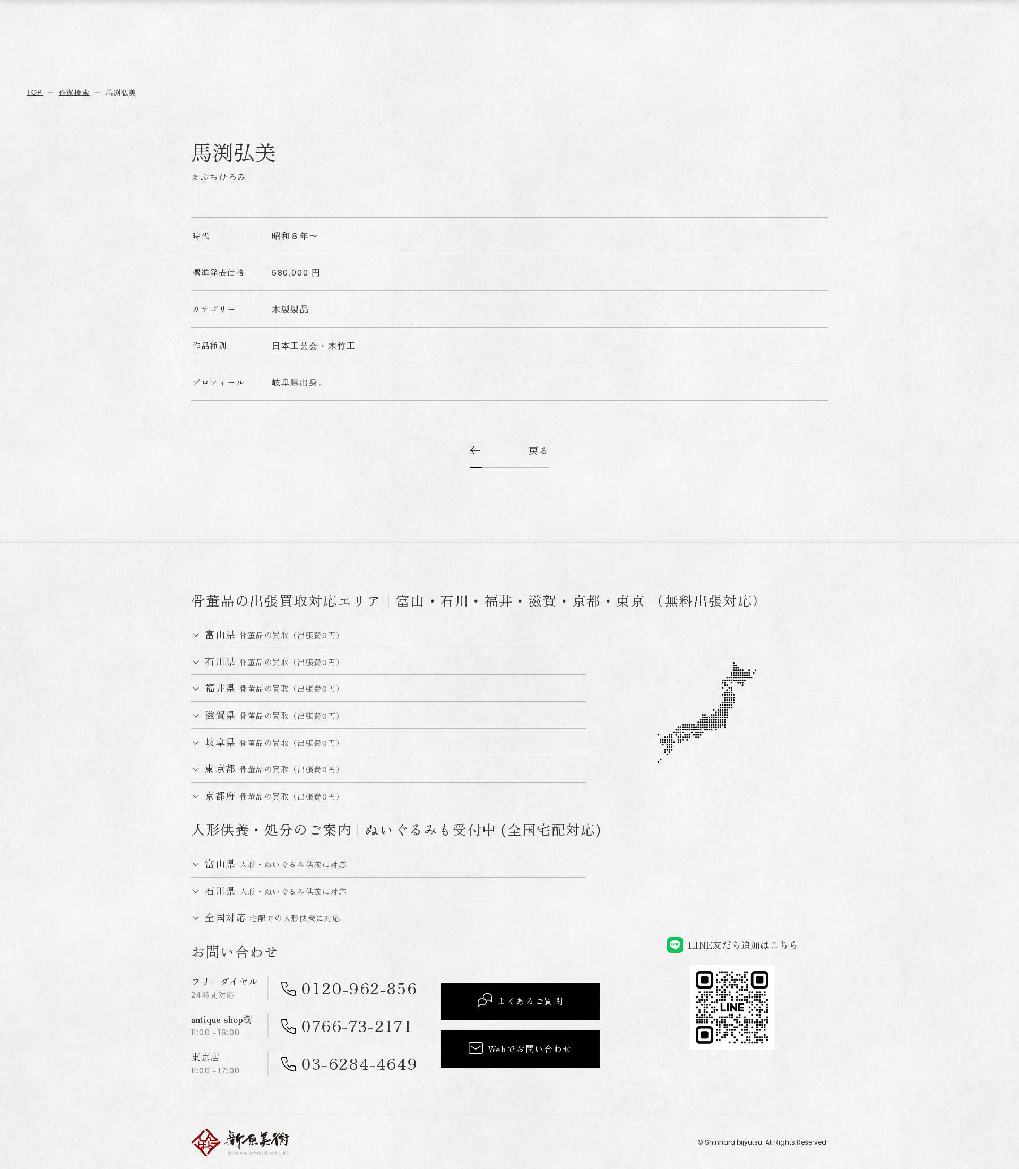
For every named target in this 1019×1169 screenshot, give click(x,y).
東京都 (274, 769)
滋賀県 (274, 715)
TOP (35, 92)
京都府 (274, 796)
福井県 (274, 688)
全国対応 (273, 917)
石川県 (274, 661)
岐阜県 (274, 742)
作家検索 (74, 92)
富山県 (274, 634)
